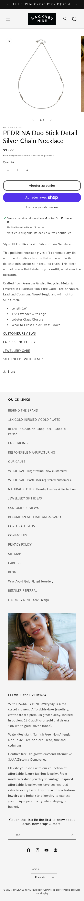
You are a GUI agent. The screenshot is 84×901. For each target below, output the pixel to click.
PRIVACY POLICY (20, 544)
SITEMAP (14, 554)
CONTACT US (17, 535)
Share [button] (11, 371)
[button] (8, 18)
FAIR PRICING (18, 443)
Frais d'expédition (12, 155)
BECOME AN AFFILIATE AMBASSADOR (35, 517)
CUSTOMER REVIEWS (19, 333)
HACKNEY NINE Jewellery (28, 889)
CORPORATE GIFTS (21, 526)
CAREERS (14, 563)
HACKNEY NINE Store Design (28, 600)
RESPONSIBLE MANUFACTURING (31, 452)
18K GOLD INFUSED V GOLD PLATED (34, 419)
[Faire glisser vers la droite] (50, 119)
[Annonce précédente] (7, 4)
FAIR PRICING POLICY (19, 342)
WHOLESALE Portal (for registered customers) (40, 480)
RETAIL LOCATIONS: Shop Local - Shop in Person (37, 431)
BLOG (12, 572)
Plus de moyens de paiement (42, 207)
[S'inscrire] (71, 835)
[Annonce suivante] (76, 4)
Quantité (8, 162)
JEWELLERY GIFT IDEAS (25, 498)
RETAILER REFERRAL (22, 590)
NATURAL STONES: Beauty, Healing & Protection (42, 489)
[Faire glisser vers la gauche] (33, 119)
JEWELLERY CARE (16, 350)
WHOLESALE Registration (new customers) (37, 471)
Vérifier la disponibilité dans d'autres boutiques (39, 233)
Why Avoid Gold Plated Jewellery (30, 581)
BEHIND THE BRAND (23, 410)
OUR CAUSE (16, 461)
